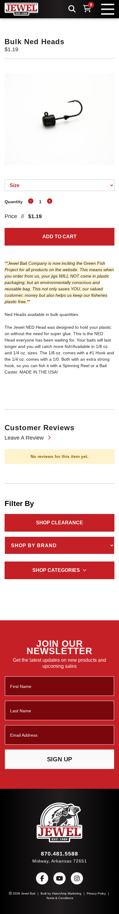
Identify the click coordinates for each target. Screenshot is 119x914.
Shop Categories (56, 579)
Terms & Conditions (59, 900)
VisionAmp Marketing (67, 895)
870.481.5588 (59, 856)
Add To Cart (60, 237)
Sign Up (59, 761)
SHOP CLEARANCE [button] (59, 531)
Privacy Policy (99, 895)
